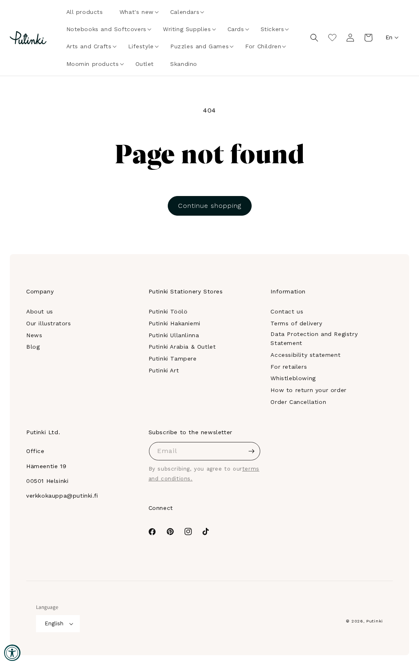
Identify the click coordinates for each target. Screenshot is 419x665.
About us (39, 311)
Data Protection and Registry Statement (314, 338)
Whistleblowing (292, 378)
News (34, 335)
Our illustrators (48, 323)
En (388, 37)
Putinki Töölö (168, 311)
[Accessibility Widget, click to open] (12, 653)
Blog (33, 346)
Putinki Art (164, 370)
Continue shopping (209, 206)
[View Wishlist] (332, 38)
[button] (136, 11)
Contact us (286, 311)
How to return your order (308, 390)
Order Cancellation (298, 402)
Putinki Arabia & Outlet (182, 346)
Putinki (374, 621)
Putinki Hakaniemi (174, 323)
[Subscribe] (251, 451)
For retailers (288, 366)
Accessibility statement (305, 355)
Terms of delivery (296, 323)
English (54, 623)
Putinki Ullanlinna (174, 335)
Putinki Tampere (173, 358)
